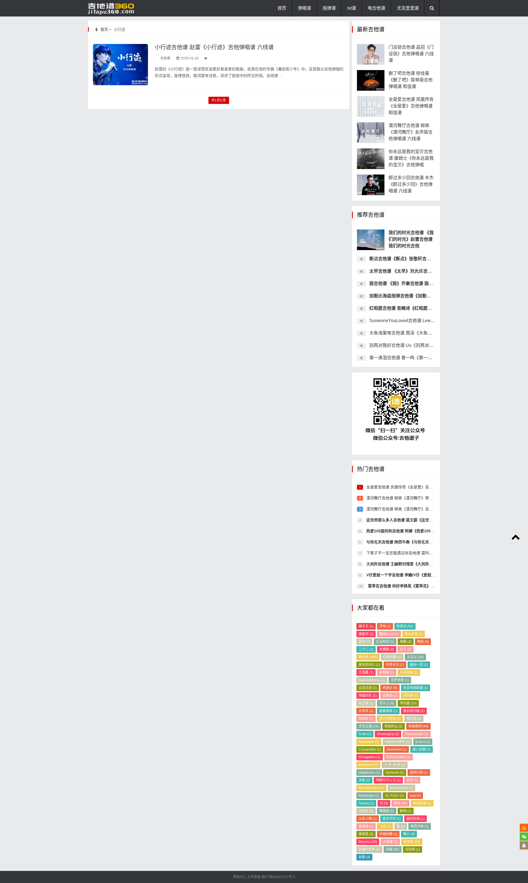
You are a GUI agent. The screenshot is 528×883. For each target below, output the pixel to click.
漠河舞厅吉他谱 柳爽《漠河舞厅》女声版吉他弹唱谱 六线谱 (411, 132)
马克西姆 (409, 672)
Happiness (369, 772)
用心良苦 (414, 634)
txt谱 (351, 8)
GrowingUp (388, 734)
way (415, 796)
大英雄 (390, 842)
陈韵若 (366, 719)
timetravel (368, 765)
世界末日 (395, 665)
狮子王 (366, 626)
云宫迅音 (368, 688)
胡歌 (405, 642)
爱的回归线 (414, 711)
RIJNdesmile (398, 757)
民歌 (364, 857)
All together (370, 757)
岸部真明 (418, 726)
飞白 (385, 826)
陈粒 (400, 803)
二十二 (366, 649)
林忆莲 (413, 719)
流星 (364, 780)
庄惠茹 (390, 695)
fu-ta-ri (423, 742)
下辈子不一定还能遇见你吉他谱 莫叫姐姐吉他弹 (406, 553)
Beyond (368, 842)
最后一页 (419, 665)
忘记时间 (385, 642)
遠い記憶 (422, 749)
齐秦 (392, 849)
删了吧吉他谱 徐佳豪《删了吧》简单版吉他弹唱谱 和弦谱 (411, 80)
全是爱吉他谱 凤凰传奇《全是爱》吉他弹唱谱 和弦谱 (411, 106)
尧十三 (386, 703)
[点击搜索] (524, 828)
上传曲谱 (253, 877)
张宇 (364, 642)
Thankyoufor (416, 734)
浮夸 (385, 626)
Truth (365, 734)
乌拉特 (412, 849)
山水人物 (368, 819)
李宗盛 (408, 703)
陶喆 (423, 642)
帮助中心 (240, 877)
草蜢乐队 (368, 695)
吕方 (405, 649)
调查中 (366, 634)
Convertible (370, 749)
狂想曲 (386, 672)
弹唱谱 (304, 8)
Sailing (366, 803)
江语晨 (366, 672)
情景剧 (386, 811)
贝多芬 (366, 711)
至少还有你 (390, 719)
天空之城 (369, 726)
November (369, 742)
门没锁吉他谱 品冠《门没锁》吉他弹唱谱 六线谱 (411, 54)
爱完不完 (392, 819)
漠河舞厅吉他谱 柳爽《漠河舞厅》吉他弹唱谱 (404, 509)
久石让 (415, 657)
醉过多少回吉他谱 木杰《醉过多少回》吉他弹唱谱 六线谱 (411, 184)
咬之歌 (366, 703)
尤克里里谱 (408, 8)
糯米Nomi (389, 634)
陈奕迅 (405, 626)
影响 (405, 811)
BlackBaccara (371, 788)
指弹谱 (329, 8)
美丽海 (366, 826)
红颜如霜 (392, 657)
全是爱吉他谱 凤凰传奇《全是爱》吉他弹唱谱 (404, 487)
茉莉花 (366, 834)
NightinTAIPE (397, 742)
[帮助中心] (524, 845)
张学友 (411, 842)
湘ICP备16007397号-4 (278, 877)
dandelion (397, 749)
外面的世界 (369, 849)
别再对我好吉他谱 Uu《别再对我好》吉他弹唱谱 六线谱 (424, 345)
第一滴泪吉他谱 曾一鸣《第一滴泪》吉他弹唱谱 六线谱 (423, 357)
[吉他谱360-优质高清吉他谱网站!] (115, 8)
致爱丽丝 (388, 711)
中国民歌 (388, 834)
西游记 (390, 688)
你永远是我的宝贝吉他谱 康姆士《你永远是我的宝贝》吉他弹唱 (411, 158)
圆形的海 (415, 819)
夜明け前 (419, 772)
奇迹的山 (393, 726)
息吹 (412, 780)
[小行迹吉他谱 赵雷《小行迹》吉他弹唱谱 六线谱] (120, 64)
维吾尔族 (420, 826)
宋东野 (410, 695)
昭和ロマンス (388, 780)
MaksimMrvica (372, 680)
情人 (409, 834)
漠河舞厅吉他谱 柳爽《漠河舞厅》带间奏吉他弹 (406, 498)
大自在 (366, 811)
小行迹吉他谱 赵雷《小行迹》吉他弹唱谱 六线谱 (214, 47)
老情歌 (386, 649)
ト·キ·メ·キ (394, 765)
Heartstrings (401, 788)
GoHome (395, 772)
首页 (281, 8)
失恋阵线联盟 (415, 688)
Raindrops (369, 796)
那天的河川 (369, 665)
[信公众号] (524, 836)
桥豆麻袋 (422, 803)
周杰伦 (368, 657)
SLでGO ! (394, 796)
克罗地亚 (400, 680)
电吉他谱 (376, 8)
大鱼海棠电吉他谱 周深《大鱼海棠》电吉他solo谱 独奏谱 (425, 333)
